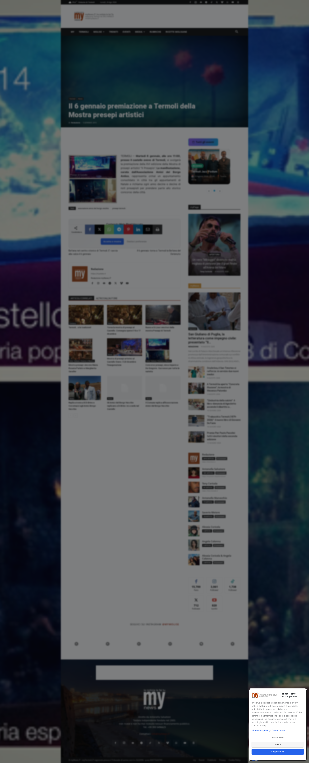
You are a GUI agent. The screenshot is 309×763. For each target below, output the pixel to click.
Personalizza (278, 737)
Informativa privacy (261, 730)
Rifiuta (278, 744)
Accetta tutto (277, 751)
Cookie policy (278, 730)
